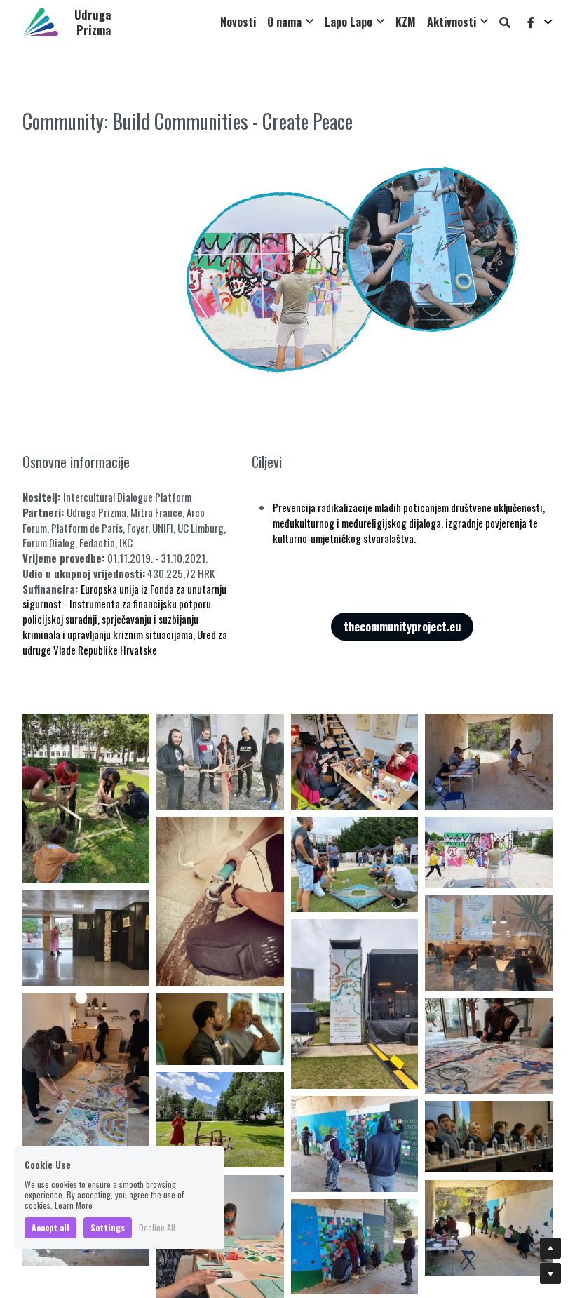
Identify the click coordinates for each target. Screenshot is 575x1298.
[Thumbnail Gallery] (85, 798)
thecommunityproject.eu (402, 626)
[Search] (504, 22)
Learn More (74, 1205)
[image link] (40, 21)
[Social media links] (530, 22)
